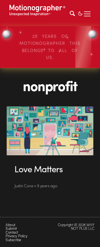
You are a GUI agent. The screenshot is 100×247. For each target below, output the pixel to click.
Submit (11, 228)
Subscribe (13, 239)
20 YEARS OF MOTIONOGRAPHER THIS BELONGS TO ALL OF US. (49, 47)
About (10, 224)
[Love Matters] (50, 130)
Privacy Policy (16, 236)
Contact (12, 232)
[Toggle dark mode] (80, 13)
